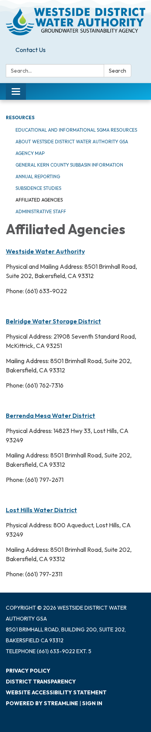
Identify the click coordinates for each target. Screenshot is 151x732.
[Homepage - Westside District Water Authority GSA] (75, 21)
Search (117, 70)
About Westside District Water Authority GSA (71, 141)
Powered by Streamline (42, 703)
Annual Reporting (37, 176)
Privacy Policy (28, 670)
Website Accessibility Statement (56, 692)
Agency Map (30, 153)
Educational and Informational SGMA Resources (76, 130)
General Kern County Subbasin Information (69, 165)
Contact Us (30, 50)
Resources (20, 117)
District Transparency (41, 681)
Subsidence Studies (38, 188)
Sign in (92, 703)
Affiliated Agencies (39, 200)
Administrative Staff (40, 211)
